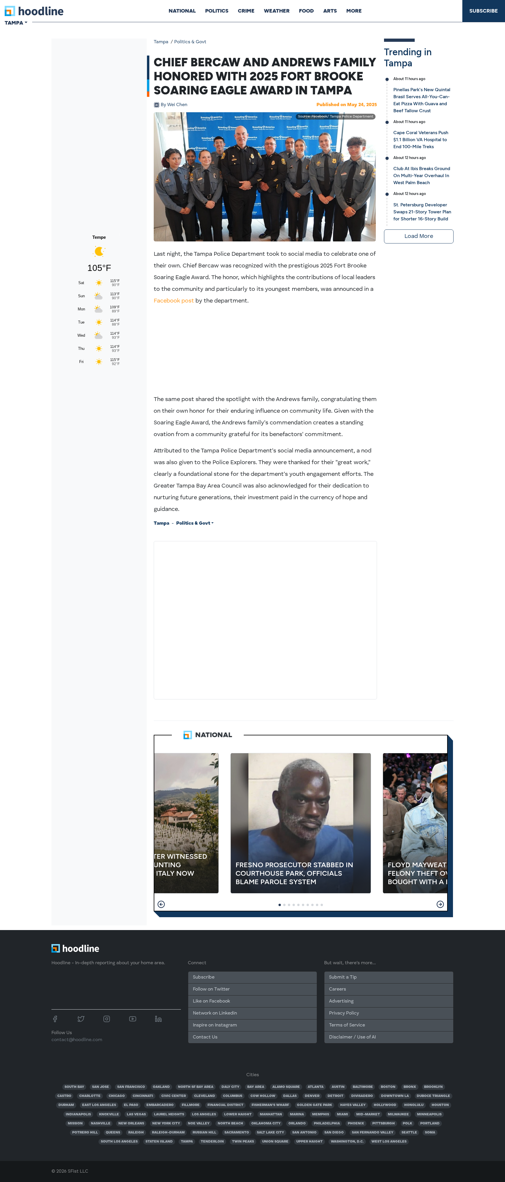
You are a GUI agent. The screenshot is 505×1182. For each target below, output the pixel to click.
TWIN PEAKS (243, 1141)
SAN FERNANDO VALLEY (372, 1132)
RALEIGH (136, 1132)
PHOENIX (356, 1123)
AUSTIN (338, 1087)
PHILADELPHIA (327, 1123)
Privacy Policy (344, 1013)
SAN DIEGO (334, 1132)
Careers (337, 989)
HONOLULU (413, 1105)
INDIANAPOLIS (78, 1114)
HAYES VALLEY (353, 1105)
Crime (246, 11)
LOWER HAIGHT (238, 1114)
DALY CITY (230, 1087)
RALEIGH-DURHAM (168, 1132)
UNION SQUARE (275, 1141)
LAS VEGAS (136, 1114)
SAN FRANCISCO (131, 1087)
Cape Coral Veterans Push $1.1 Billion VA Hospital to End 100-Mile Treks (420, 139)
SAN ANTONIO (304, 1132)
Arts (330, 11)
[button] (161, 904)
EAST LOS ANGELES (99, 1105)
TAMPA (187, 1141)
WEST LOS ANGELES (389, 1141)
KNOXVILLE (109, 1114)
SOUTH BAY (74, 1087)
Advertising (341, 1001)
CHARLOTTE (90, 1096)
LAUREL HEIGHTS (169, 1114)
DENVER (312, 1096)
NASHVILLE (100, 1123)
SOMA (430, 1132)
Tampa (161, 42)
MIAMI (342, 1114)
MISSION (75, 1123)
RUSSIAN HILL (204, 1132)
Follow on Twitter (211, 989)
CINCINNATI (143, 1096)
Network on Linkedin (215, 1013)
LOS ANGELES (204, 1114)
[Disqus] (265, 619)
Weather (277, 11)
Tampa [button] (14, 23)
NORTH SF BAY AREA (195, 1087)
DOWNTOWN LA (395, 1096)
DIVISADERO (362, 1096)
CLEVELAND (204, 1096)
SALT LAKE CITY (270, 1132)
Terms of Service (347, 1025)
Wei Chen (174, 105)
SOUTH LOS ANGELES (119, 1141)
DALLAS (290, 1096)
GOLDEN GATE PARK (314, 1105)
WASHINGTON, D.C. (347, 1141)
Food (306, 11)
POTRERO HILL (85, 1132)
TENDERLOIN (212, 1141)
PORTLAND (430, 1123)
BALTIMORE (363, 1087)
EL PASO (131, 1105)
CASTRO (64, 1096)
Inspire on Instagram (215, 1025)
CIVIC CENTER (173, 1096)
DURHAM (66, 1105)
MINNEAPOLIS (429, 1114)
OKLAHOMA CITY (266, 1123)
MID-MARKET (368, 1114)
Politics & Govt (190, 42)
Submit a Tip (343, 977)
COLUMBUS (232, 1096)
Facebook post (174, 301)
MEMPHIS (320, 1114)
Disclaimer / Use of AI (352, 1037)
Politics (217, 11)
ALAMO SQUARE (286, 1087)
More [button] (354, 11)
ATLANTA (316, 1087)
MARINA (297, 1114)
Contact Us (205, 1037)
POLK (407, 1123)
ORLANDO (297, 1123)
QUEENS (113, 1132)
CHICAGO (117, 1096)
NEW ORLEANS (131, 1123)
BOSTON (388, 1087)
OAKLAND (161, 1087)
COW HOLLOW (262, 1096)
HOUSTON (440, 1105)
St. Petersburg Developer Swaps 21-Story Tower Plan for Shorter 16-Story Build (422, 212)
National (182, 11)
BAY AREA (255, 1087)
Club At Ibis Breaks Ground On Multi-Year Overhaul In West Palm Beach (421, 175)
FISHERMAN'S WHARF (270, 1105)
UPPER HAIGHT (309, 1141)
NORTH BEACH (230, 1123)
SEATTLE (409, 1132)
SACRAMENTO (236, 1132)
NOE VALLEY (199, 1123)
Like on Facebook (211, 1001)
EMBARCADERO (160, 1105)
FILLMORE (191, 1105)
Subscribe (483, 11)
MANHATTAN (271, 1114)
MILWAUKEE (398, 1114)
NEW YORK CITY (166, 1123)
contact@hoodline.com (76, 1040)
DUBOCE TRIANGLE (433, 1096)
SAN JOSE (100, 1087)
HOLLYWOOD (385, 1105)
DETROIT (335, 1096)
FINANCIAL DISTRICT (225, 1105)
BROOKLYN (433, 1087)
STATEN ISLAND (159, 1141)
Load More (418, 236)
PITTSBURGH (383, 1123)
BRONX (410, 1087)
